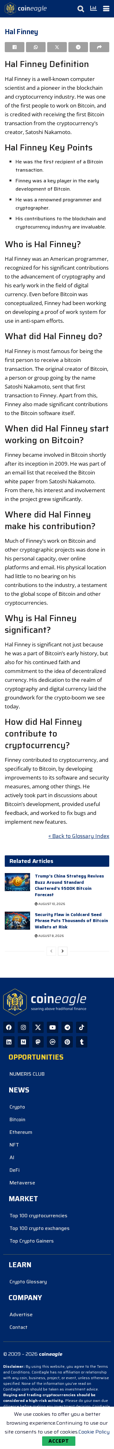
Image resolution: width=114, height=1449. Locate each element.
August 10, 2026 (51, 904)
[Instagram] (23, 1027)
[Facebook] (9, 1027)
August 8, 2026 (51, 935)
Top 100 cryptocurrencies (38, 1216)
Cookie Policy (94, 1432)
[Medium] (23, 1042)
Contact (19, 1327)
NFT (14, 1145)
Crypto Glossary (28, 1282)
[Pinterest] (67, 1042)
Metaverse (22, 1183)
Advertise (21, 1314)
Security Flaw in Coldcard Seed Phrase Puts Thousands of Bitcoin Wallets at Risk (71, 920)
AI (12, 1157)
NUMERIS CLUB (27, 1074)
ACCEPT (58, 1441)
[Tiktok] (81, 1027)
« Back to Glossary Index (78, 836)
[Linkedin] (9, 1042)
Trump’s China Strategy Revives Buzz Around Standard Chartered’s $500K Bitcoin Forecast (69, 885)
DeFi (15, 1170)
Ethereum (21, 1132)
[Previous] (51, 951)
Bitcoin (17, 1119)
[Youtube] (52, 1027)
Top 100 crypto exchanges (40, 1228)
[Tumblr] (81, 1042)
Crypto (17, 1107)
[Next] (62, 951)
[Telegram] (67, 1027)
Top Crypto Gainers (32, 1241)
